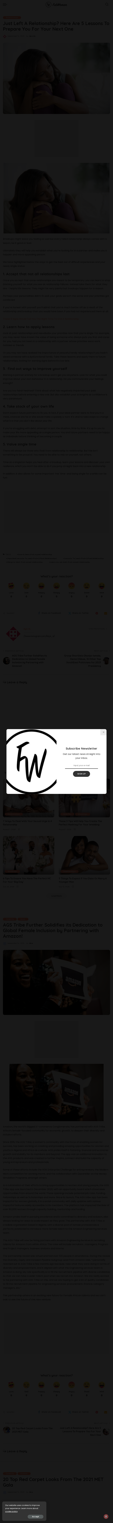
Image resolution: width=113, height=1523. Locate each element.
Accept (35, 1516)
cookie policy (11, 1511)
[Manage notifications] (106, 1516)
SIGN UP (81, 774)
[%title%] (103, 732)
